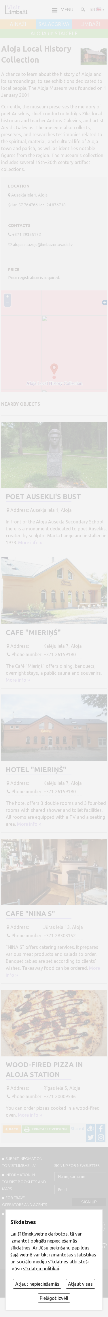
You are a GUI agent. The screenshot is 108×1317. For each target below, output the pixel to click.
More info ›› (30, 542)
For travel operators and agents (24, 1201)
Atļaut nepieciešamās (37, 1284)
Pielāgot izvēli (54, 1298)
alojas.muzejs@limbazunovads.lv (43, 244)
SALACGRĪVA (54, 24)
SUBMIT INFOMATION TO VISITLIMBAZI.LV (22, 1162)
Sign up (89, 1202)
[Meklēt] (82, 9)
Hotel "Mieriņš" (36, 770)
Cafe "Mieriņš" (33, 632)
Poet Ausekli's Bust (43, 497)
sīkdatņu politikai (41, 1268)
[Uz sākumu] (16, 10)
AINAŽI (18, 24)
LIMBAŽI (90, 24)
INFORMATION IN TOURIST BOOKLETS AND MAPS (24, 1181)
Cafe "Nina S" (30, 914)
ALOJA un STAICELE (54, 33)
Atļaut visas (80, 1284)
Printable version (48, 1129)
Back (12, 1129)
